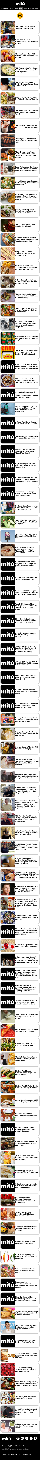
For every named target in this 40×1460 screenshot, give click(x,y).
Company (26, 1446)
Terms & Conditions (16, 1446)
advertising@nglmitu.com (9, 1449)
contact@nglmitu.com (23, 1449)
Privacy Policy (6, 1446)
